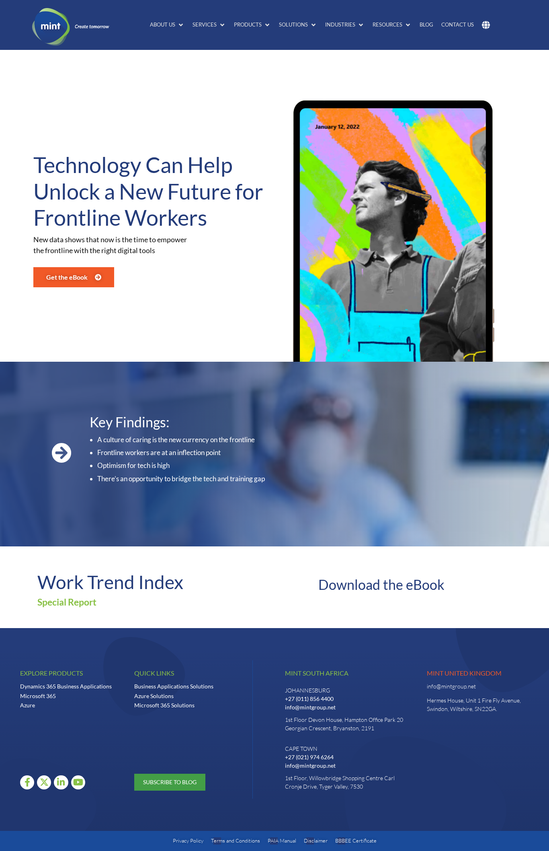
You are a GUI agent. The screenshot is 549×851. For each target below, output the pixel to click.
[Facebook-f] (27, 782)
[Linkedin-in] (61, 782)
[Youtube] (78, 782)
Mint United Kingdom (464, 673)
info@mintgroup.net (310, 707)
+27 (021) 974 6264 (309, 757)
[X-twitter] (44, 782)
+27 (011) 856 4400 (309, 698)
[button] (167, 25)
